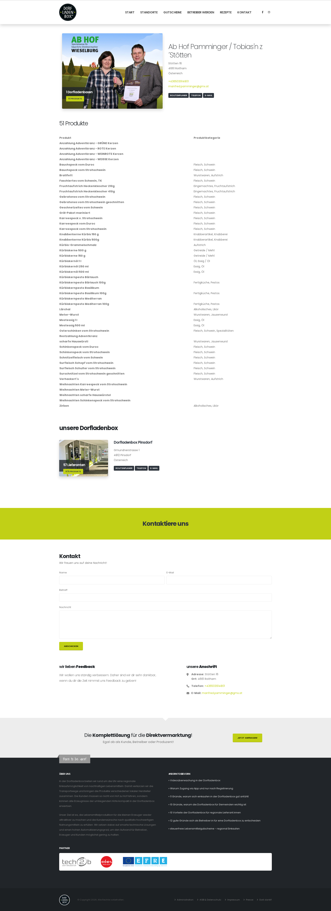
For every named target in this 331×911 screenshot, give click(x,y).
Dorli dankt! (265, 899)
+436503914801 (178, 81)
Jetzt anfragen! (247, 737)
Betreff (63, 590)
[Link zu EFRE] (145, 861)
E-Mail (208, 95)
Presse (249, 899)
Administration (185, 899)
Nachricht (65, 607)
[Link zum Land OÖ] (107, 861)
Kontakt (244, 12)
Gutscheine (172, 12)
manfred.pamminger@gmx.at (188, 86)
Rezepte (226, 12)
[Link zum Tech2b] (77, 861)
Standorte (149, 12)
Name (63, 572)
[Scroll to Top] (324, 906)
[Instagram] (269, 12)
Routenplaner (178, 95)
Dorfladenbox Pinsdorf (133, 442)
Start (129, 12)
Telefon (196, 95)
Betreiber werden (200, 12)
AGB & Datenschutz (210, 899)
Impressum (233, 899)
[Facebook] (262, 12)
